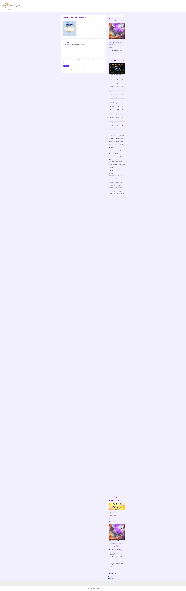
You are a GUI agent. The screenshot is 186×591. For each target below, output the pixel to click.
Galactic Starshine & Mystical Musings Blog (151, 6)
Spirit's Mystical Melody (17, 6)
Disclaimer (171, 6)
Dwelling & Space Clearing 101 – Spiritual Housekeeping (116, 554)
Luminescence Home (114, 6)
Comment (64, 46)
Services (161, 6)
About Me (120, 6)
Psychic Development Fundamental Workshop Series (117, 557)
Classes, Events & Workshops (179, 6)
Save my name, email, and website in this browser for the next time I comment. (75, 62)
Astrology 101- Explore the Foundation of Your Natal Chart (117, 564)
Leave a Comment (66, 19)
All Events (111, 578)
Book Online (166, 6)
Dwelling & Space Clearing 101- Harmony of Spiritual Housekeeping (117, 560)
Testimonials (141, 6)
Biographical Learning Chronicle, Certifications (130, 6)
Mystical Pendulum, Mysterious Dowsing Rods (117, 566)
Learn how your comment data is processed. (80, 69)
